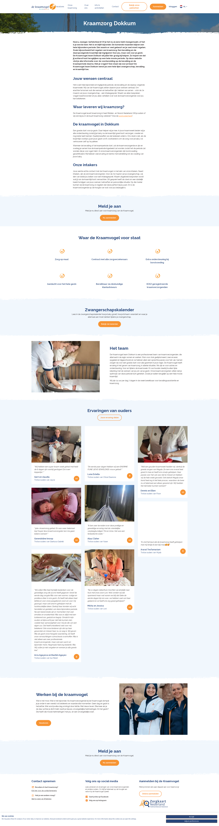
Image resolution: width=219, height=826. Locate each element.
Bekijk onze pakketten (134, 6)
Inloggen (173, 6)
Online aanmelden (150, 794)
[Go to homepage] (43, 7)
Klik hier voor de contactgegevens (44, 791)
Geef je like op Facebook (98, 797)
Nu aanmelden (109, 218)
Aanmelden (158, 6)
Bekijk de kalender (109, 324)
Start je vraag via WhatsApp (41, 799)
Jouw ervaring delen (109, 417)
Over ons (86, 6)
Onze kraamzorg (72, 6)
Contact (115, 6)
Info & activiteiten (99, 6)
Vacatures (60, 6)
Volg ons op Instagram (97, 800)
